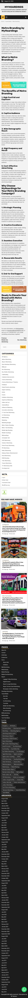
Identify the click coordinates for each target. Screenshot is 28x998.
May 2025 (4, 825)
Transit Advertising (6, 463)
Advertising (5, 731)
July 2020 (4, 938)
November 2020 (5, 931)
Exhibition (5, 664)
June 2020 (4, 941)
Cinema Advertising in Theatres (10, 382)
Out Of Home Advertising (8, 787)
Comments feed (6, 482)
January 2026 (5, 805)
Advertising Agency (15, 731)
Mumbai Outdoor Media (8, 772)
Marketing (4, 420)
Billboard (4, 367)
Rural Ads (4, 720)
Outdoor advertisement (19, 782)
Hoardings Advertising (7, 691)
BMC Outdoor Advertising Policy (10, 743)
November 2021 (5, 905)
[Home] (3, 17)
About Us (4, 650)
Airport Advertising (6, 362)
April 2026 (4, 801)
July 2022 (4, 885)
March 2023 (4, 866)
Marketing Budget (6, 422)
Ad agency (5, 725)
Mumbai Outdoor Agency (8, 769)
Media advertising (18, 764)
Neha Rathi (12, 533)
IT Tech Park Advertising (8, 412)
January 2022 (5, 900)
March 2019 (4, 970)
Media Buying (5, 669)
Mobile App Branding (7, 430)
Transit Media (5, 693)
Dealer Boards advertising (8, 387)
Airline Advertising (6, 359)
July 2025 (4, 820)
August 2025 (5, 818)
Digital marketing (6, 389)
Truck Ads (5, 703)
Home (3, 660)
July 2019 (4, 960)
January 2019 (5, 975)
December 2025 (5, 808)
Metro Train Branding (7, 427)
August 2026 (5, 798)
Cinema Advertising (7, 379)
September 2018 (6, 982)
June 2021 (4, 914)
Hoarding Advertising (19, 759)
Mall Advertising (5, 667)
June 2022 (4, 888)
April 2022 (4, 892)
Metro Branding (7, 708)
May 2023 (4, 863)
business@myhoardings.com (15, 330)
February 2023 (5, 868)
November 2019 (5, 950)
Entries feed (5, 480)
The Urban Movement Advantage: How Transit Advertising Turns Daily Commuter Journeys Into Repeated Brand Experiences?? (14, 529)
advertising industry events (9, 733)
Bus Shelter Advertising (8, 372)
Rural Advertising (6, 455)
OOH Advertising (6, 440)
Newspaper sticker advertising (10, 689)
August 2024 (5, 842)
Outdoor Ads (20, 779)
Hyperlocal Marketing (7, 400)
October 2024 (5, 837)
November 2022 (5, 876)
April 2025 (4, 827)
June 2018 (4, 989)
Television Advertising (7, 790)
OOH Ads (16, 774)
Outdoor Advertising (7, 443)
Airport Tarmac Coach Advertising (11, 686)
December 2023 (5, 854)
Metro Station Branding (8, 425)
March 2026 (4, 803)
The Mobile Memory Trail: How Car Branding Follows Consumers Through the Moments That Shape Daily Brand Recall (13, 636)
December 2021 (5, 902)
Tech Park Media (6, 718)
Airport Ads (6, 662)
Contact (3, 652)
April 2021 (4, 919)
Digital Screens (6, 681)
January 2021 (5, 926)
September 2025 (6, 815)
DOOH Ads (4, 655)
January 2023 (5, 871)
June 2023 (4, 861)
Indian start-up (5, 402)
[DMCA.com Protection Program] (4, 492)
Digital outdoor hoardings (8, 756)
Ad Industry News (6, 728)
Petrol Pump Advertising (8, 445)
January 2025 (5, 834)
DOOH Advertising (6, 759)
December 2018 (5, 977)
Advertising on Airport (7, 736)
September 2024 (6, 839)
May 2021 (4, 917)
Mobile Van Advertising (5, 340)
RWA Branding (5, 458)
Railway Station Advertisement (10, 453)
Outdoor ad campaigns (18, 777)
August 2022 (5, 883)
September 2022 (6, 880)
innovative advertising (7, 410)
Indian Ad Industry (6, 761)
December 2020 (5, 929)
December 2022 (5, 873)
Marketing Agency (6, 764)
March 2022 (4, 895)
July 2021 (4, 912)
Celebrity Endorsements (8, 377)
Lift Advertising (6, 415)
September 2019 (6, 955)
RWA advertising (6, 713)
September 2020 (6, 933)
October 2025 (5, 813)
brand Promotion (6, 746)
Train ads (5, 698)
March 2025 (4, 830)
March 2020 (4, 946)
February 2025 (5, 832)
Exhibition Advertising (7, 397)
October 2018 (5, 979)
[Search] (26, 17)
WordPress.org (6, 485)
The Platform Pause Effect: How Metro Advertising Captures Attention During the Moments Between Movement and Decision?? (13, 600)
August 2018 (5, 984)
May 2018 (4, 991)
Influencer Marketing (7, 407)
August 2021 (5, 909)
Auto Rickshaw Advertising (9, 364)
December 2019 (5, 948)
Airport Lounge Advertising (9, 684)
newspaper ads (6, 438)
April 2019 (4, 967)
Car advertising (20, 751)
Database (4, 384)
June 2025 (4, 822)
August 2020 (5, 936)
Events (3, 395)
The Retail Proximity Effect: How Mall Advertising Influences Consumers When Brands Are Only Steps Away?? (13, 565)
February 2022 (5, 897)
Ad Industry (13, 725)
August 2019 (5, 958)
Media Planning (5, 672)
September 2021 (6, 907)
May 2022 (4, 890)
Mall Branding (5, 417)
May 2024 (4, 849)
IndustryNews (5, 405)
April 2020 (4, 943)
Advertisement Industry (19, 728)
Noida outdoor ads (6, 774)
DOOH (3, 392)
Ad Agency (4, 356)
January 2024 (5, 851)
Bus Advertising (22, 339)
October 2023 (5, 859)
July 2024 (4, 844)
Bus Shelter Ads (15, 749)
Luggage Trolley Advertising (10, 679)
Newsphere (22, 994)
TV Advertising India (7, 465)
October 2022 (5, 878)
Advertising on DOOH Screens (9, 738)
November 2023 (5, 856)
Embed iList (4, 657)
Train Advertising (6, 460)
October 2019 (5, 953)
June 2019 (4, 962)
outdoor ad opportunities (8, 779)
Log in (3, 477)
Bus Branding (5, 749)
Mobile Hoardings (6, 432)
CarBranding (5, 374)
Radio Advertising (6, 450)
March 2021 (4, 921)
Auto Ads (5, 696)
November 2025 (5, 810)
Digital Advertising (6, 754)
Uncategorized (5, 468)
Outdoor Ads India (6, 782)
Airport (3, 676)
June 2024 (4, 847)
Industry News (17, 761)
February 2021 (5, 924)
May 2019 (4, 965)
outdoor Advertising (7, 785)
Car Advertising (7, 701)
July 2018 (4, 987)
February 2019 (5, 972)
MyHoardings (14, 6)
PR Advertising (5, 448)
